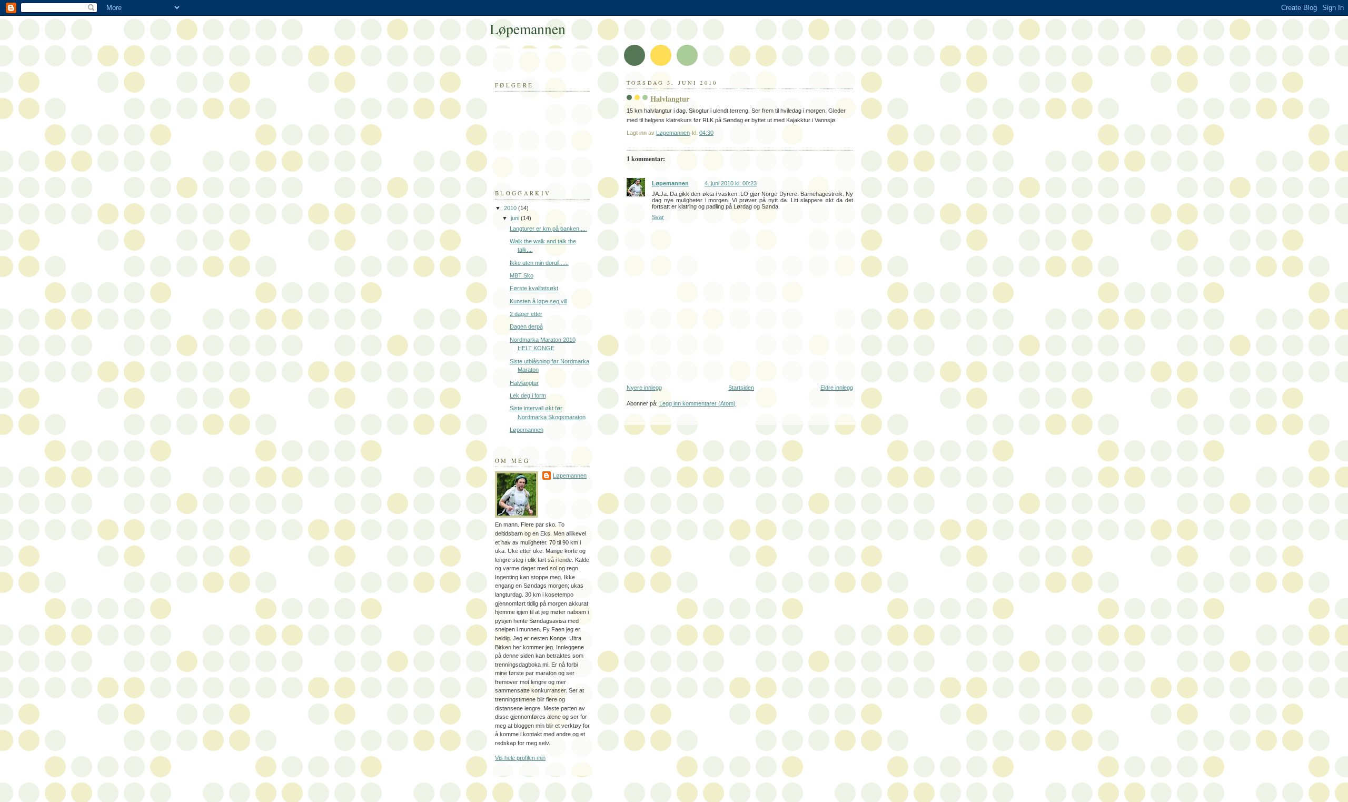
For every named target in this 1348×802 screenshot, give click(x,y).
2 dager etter (526, 314)
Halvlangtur (524, 383)
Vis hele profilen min (520, 758)
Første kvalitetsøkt (534, 288)
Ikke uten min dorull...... (539, 263)
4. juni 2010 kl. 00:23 (731, 183)
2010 (511, 208)
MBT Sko (521, 275)
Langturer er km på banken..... (548, 228)
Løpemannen (670, 183)
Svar (658, 217)
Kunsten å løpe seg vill (538, 301)
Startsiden (741, 387)
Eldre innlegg (836, 387)
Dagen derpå (526, 326)
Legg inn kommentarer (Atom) (697, 403)
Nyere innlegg (644, 387)
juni (516, 218)
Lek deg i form (528, 395)
